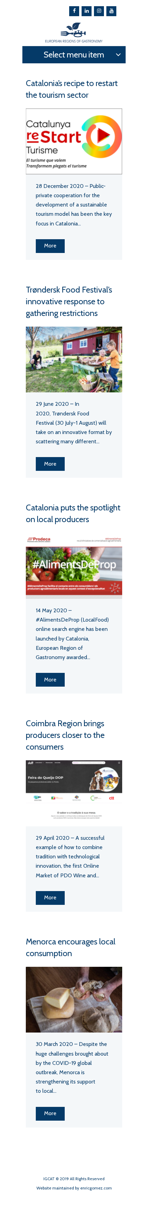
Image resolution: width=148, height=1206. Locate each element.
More (50, 245)
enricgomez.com (96, 1188)
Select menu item (74, 55)
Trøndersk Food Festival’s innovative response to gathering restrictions (69, 301)
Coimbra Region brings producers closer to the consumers (65, 735)
